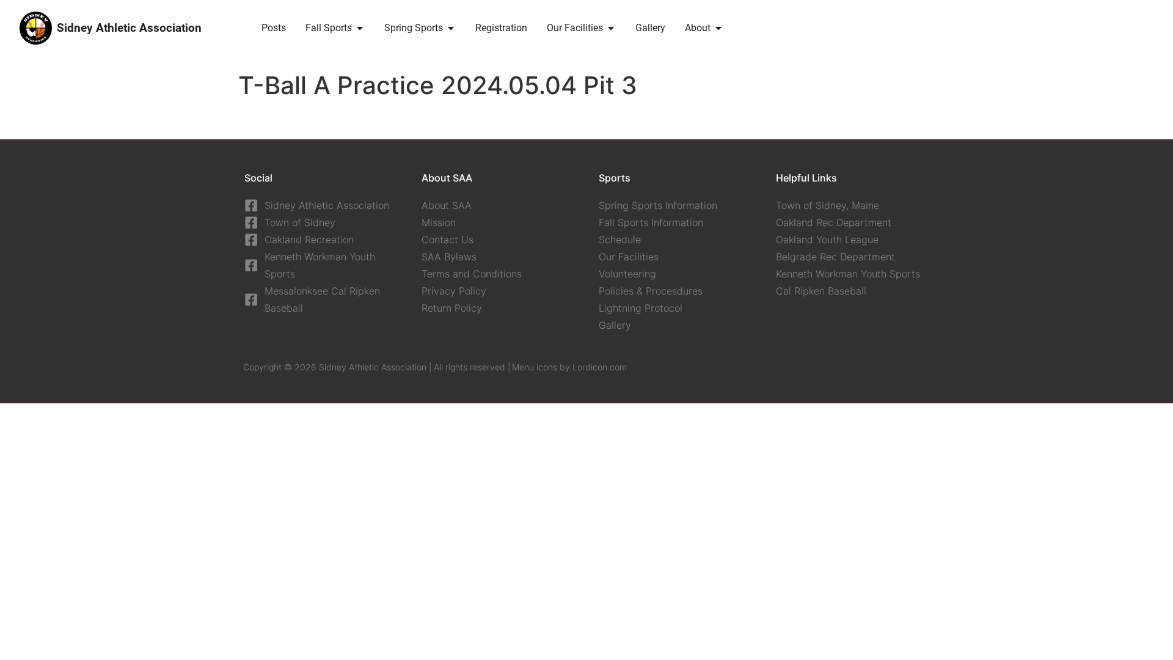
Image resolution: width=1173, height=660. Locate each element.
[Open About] (718, 28)
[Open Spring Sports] (451, 28)
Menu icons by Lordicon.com (569, 367)
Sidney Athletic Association (129, 28)
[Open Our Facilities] (611, 28)
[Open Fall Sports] (360, 28)
